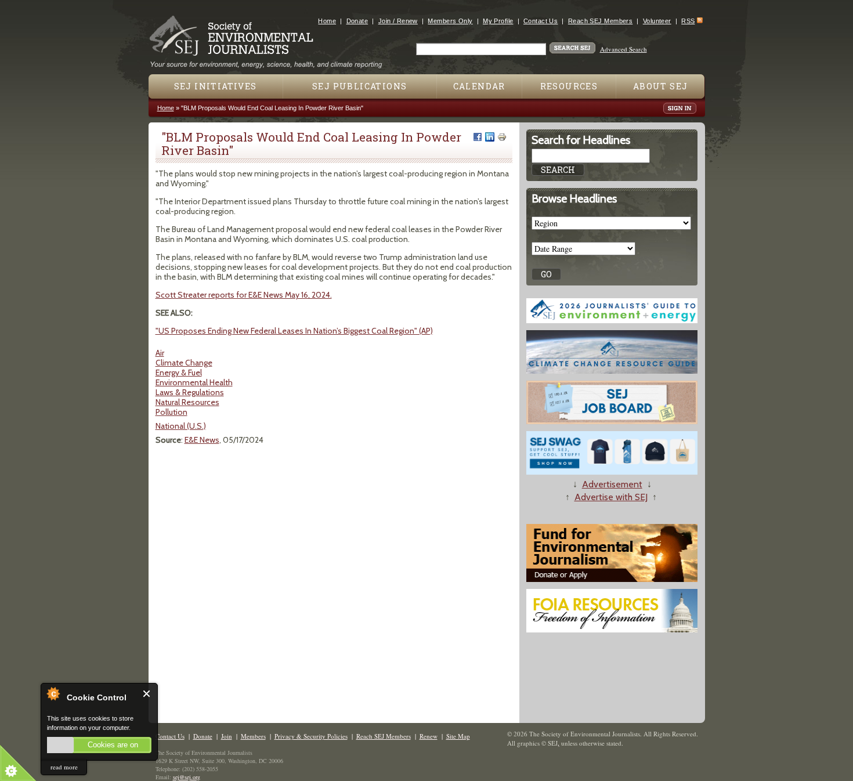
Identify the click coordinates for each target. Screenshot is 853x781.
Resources (569, 86)
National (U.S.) (181, 426)
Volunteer (657, 20)
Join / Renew (398, 20)
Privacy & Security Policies (311, 736)
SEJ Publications (359, 86)
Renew (429, 736)
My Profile (498, 20)
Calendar (479, 86)
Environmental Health (194, 382)
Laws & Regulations (190, 392)
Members (253, 736)
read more (64, 766)
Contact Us (540, 20)
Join (226, 736)
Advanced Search (623, 49)
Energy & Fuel (179, 372)
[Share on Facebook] (477, 137)
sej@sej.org (186, 777)
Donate (357, 20)
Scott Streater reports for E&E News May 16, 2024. (244, 295)
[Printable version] (502, 137)
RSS (688, 20)
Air (160, 353)
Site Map (458, 736)
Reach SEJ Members (600, 20)
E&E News (202, 440)
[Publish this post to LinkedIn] (489, 137)
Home (327, 20)
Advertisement (612, 484)
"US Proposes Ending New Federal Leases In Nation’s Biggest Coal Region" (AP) (294, 331)
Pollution (171, 412)
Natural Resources (187, 402)
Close (147, 693)
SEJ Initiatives (215, 86)
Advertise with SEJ (611, 496)
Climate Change (184, 362)
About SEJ (660, 86)
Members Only (450, 20)
